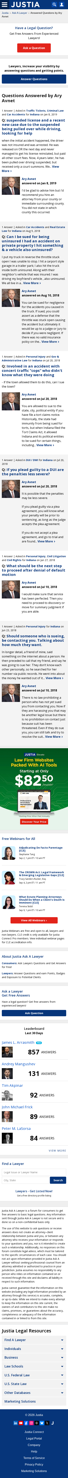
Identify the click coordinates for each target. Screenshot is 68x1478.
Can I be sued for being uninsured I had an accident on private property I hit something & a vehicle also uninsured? (32, 243)
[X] (47, 1423)
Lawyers (7, 973)
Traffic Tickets (36, 110)
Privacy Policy (34, 1464)
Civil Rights (14, 560)
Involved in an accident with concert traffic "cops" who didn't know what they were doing (32, 370)
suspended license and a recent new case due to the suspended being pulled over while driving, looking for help (33, 127)
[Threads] (36, 1423)
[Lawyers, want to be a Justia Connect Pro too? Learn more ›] (38, 1042)
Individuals (12, 1349)
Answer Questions (34, 79)
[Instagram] (31, 1423)
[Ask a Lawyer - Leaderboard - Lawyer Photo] (7, 1052)
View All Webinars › (34, 920)
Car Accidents (16, 114)
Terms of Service (34, 1458)
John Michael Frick (17, 1107)
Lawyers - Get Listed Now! (34, 1191)
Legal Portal (34, 1438)
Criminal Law (55, 110)
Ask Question (34, 1013)
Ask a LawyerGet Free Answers (16, 993)
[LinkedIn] (15, 1423)
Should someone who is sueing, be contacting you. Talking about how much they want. (33, 640)
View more (57, 1150)
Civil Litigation (56, 556)
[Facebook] (26, 1423)
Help (34, 1451)
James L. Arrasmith (18, 1042)
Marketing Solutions (20, 1401)
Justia (5, 12)
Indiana (35, 114)
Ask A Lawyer (19, 12)
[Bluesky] (42, 1423)
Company (34, 1445)
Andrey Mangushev (18, 1063)
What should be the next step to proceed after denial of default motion (33, 570)
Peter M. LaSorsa (16, 1128)
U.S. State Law (15, 1384)
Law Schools (13, 1366)
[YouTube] (21, 1423)
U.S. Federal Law (17, 1375)
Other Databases (17, 1392)
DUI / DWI (32, 460)
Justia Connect (34, 1432)
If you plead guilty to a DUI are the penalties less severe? (33, 471)
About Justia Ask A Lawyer (23, 956)
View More (31, 283)
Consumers (9, 963)
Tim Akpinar (12, 1085)
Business (11, 1357)
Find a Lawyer (13, 1163)
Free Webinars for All (18, 839)
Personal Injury (36, 356)
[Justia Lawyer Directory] (52, 1423)
